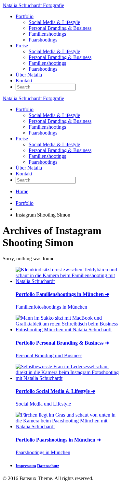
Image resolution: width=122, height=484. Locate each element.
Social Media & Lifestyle (54, 22)
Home (22, 191)
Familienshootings (47, 34)
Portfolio (25, 16)
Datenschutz (48, 465)
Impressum (26, 465)
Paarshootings (43, 39)
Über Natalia (29, 74)
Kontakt (24, 80)
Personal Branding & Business (60, 28)
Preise (22, 45)
